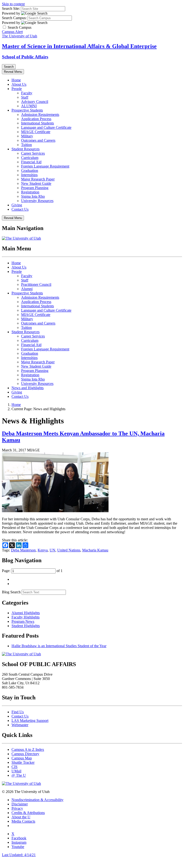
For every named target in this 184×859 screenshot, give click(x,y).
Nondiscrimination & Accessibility (37, 800)
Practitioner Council (36, 284)
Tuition (26, 145)
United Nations (68, 550)
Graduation (29, 170)
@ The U (19, 775)
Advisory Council (34, 102)
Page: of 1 (32, 571)
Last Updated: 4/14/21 (19, 855)
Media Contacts (23, 821)
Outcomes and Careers (38, 140)
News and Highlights (28, 388)
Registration (30, 192)
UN (52, 550)
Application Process (36, 119)
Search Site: (11, 8)
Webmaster (20, 725)
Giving (17, 205)
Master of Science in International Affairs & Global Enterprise (79, 46)
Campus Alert (12, 32)
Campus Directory (25, 754)
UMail (16, 771)
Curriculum (29, 158)
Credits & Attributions (28, 813)
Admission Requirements (40, 114)
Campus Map (22, 758)
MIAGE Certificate (35, 132)
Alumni (27, 289)
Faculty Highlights (26, 617)
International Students (37, 123)
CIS (14, 767)
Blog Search (11, 592)
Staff (24, 97)
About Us (19, 84)
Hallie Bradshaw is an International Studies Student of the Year (59, 646)
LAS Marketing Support (30, 721)
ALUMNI (29, 106)
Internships (29, 175)
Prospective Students (27, 110)
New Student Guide (36, 183)
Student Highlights (26, 626)
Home (16, 80)
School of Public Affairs (25, 56)
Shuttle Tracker (23, 762)
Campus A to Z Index (28, 749)
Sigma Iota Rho (33, 196)
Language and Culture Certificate (46, 127)
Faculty (26, 93)
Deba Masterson (23, 550)
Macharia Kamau (95, 550)
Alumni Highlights (26, 613)
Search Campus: (14, 18)
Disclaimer (20, 804)
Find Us (18, 712)
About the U (21, 817)
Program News (23, 621)
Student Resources (26, 149)
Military (27, 136)
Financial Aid (31, 162)
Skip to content (13, 4)
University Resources (37, 201)
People (17, 89)
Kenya (43, 550)
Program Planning (34, 188)
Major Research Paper (38, 179)
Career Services (33, 153)
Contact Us (20, 209)
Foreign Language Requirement (45, 166)
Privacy (17, 808)
